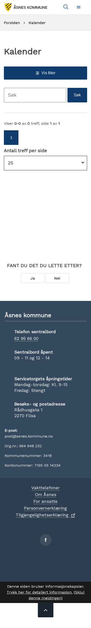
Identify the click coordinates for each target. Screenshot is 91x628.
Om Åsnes (45, 494)
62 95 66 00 (26, 338)
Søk (77, 95)
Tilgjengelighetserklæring (42, 514)
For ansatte (45, 501)
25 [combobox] (10, 162)
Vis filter (48, 73)
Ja (33, 278)
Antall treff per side (25, 150)
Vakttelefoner (45, 487)
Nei (57, 278)
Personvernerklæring (45, 508)
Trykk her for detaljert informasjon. (40, 592)
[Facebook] (45, 540)
